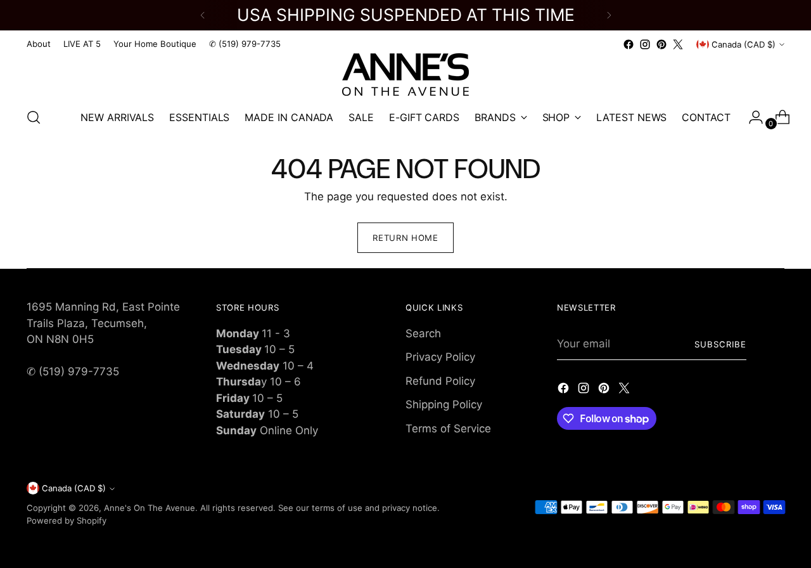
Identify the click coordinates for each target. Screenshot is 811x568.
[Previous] (203, 15)
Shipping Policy (444, 404)
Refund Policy (440, 381)
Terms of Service (448, 428)
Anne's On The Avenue (149, 508)
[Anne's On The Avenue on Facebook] (628, 44)
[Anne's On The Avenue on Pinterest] (661, 44)
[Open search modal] (33, 117)
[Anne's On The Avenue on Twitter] (678, 44)
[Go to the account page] (750, 117)
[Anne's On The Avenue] (405, 74)
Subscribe (720, 344)
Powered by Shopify (66, 520)
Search (423, 333)
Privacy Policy (440, 357)
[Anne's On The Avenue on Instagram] (645, 44)
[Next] (609, 15)
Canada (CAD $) (744, 44)
